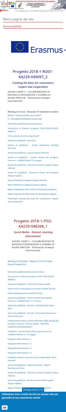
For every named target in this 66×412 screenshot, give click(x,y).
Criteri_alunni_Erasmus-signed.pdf (23, 136)
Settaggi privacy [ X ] (33, 389)
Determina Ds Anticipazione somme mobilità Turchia (31, 288)
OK (4, 407)
